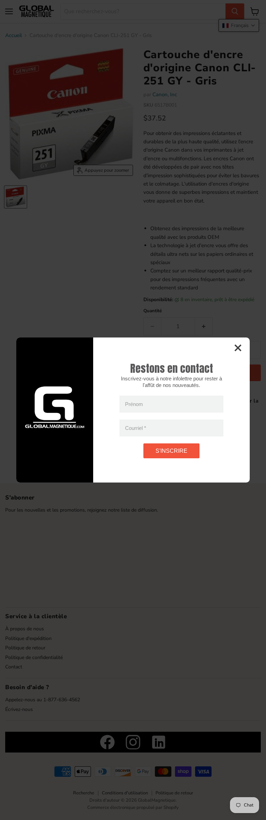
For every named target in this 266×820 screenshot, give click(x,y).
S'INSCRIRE (171, 451)
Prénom (134, 404)
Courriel (135, 428)
